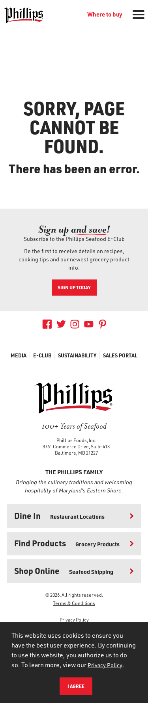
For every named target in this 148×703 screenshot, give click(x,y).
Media (18, 355)
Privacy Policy (74, 619)
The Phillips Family (74, 472)
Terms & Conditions (74, 603)
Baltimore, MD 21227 (76, 453)
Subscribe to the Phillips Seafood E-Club (74, 238)
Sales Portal (120, 355)
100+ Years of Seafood (74, 426)
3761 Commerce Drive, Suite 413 (76, 446)
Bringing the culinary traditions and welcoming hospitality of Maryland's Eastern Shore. (74, 486)
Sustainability (77, 355)
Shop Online (63, 570)
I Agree (75, 686)
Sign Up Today (74, 287)
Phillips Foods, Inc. (76, 440)
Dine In (59, 515)
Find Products (67, 543)
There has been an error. (74, 168)
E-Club (42, 355)
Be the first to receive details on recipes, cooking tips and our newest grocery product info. (74, 259)
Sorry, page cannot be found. (74, 126)
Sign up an (74, 229)
